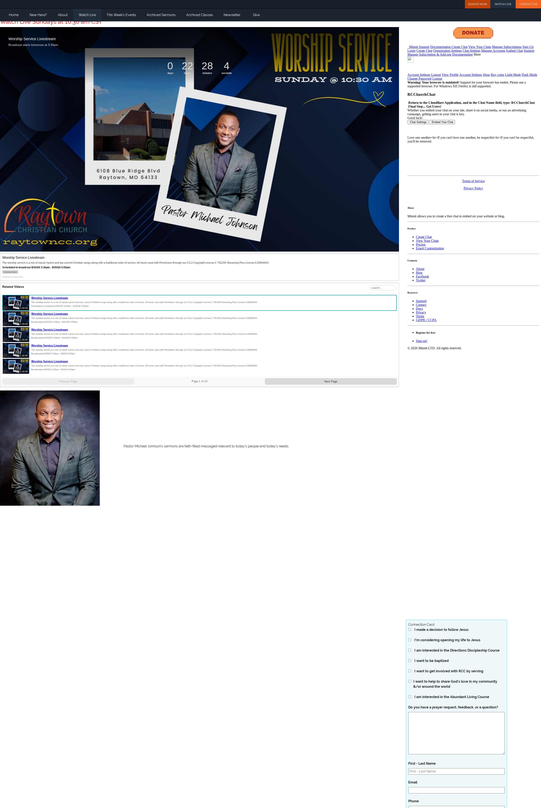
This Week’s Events (121, 15)
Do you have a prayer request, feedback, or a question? (453, 707)
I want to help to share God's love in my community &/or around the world (455, 684)
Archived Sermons (161, 15)
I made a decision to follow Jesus (441, 630)
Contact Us (528, 4)
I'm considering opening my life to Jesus (447, 640)
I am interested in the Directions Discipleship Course (457, 650)
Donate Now (477, 4)
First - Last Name (422, 763)
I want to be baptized (431, 661)
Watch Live (503, 4)
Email (412, 782)
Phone (413, 801)
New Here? (38, 15)
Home (14, 15)
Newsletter (232, 15)
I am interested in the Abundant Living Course (451, 697)
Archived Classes (199, 15)
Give (256, 15)
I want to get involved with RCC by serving (448, 671)
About (63, 15)
